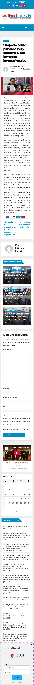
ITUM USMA (14, 269)
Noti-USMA (21, 269)
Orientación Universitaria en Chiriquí (24, 224)
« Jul (16, 511)
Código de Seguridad (10, 429)
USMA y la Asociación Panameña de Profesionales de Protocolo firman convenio (16, 607)
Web (4, 407)
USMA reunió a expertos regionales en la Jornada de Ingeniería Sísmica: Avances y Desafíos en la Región (16, 625)
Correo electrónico (10, 397)
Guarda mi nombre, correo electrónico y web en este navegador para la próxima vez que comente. (16, 421)
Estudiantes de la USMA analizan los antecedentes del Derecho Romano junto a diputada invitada (16, 557)
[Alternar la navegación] (30, 28)
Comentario (7, 350)
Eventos (6, 40)
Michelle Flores (18, 66)
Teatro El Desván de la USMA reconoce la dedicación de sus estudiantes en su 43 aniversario (14, 566)
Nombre (6, 388)
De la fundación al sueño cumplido (15, 526)
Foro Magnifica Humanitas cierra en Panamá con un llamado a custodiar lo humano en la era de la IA (16, 535)
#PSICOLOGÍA (15, 71)
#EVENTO (26, 69)
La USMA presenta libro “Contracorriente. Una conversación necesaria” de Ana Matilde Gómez (15, 589)
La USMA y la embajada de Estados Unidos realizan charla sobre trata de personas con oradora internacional (16, 577)
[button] (26, 27)
